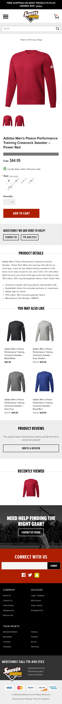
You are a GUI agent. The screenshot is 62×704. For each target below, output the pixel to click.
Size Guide (13, 176)
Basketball (7, 637)
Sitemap (28, 699)
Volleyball (7, 647)
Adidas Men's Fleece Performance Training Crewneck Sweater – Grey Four (14, 404)
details (39, 6)
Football (34, 637)
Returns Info (8, 615)
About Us (7, 595)
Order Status (8, 605)
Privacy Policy (18, 699)
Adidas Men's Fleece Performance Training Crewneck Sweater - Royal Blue (43, 404)
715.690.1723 (30, 237)
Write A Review (31, 448)
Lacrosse (7, 642)
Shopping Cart (37, 610)
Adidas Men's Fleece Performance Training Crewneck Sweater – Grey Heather (43, 354)
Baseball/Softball (10, 632)
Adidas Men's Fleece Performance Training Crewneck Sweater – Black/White (14, 354)
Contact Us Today (31, 533)
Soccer (34, 642)
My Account (36, 600)
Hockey (34, 632)
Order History (36, 605)
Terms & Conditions (42, 699)
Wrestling (35, 647)
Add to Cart (21, 213)
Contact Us (11, 237)
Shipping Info (8, 610)
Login (33, 595)
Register (40, 595)
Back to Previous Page (31, 40)
